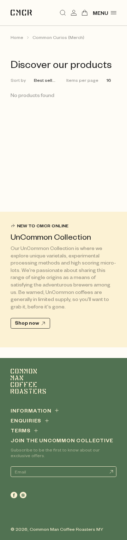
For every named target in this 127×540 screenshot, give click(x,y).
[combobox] (47, 80)
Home (17, 37)
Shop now (27, 322)
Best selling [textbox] (46, 80)
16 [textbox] (109, 80)
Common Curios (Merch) (58, 37)
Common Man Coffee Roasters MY (66, 529)
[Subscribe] (111, 472)
